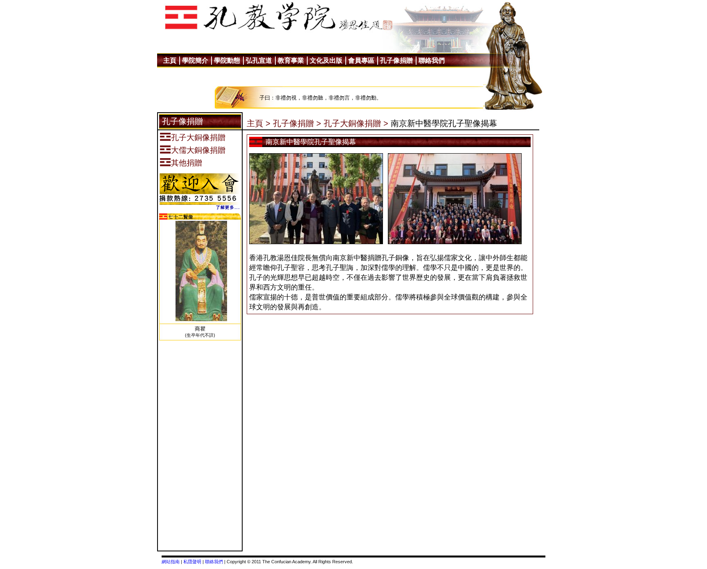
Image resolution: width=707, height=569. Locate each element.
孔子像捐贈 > (297, 123)
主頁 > (258, 123)
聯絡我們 (214, 561)
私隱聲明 (192, 561)
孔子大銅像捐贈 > (356, 123)
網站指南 (171, 561)
